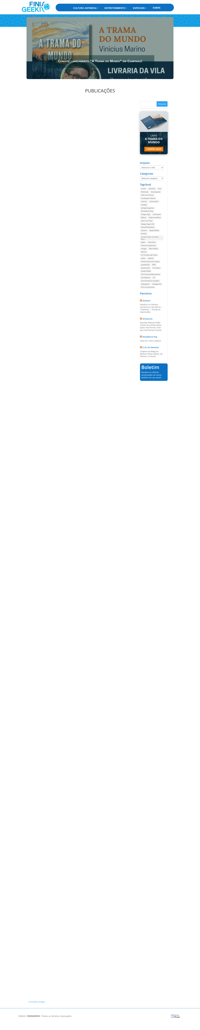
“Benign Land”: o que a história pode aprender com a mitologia (61, 350)
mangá (143, 248)
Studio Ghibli (146, 271)
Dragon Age (145, 214)
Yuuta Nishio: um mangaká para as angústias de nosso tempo (61, 983)
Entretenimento (114, 8)
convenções (153, 201)
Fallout (143, 217)
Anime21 (152, 188)
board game (155, 192)
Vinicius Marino (39, 177)
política (150, 258)
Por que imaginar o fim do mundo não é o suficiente (56, 527)
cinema (144, 201)
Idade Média (154, 230)
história (144, 230)
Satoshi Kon (145, 268)
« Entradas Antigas (36, 1001)
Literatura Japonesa (148, 245)
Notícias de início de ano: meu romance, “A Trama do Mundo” (60, 704)
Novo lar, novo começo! (150, 340)
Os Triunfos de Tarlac (149, 255)
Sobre (157, 8)
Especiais (139, 8)
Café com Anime (147, 195)
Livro (154, 138)
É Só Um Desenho (151, 347)
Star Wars (156, 268)
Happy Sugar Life (147, 224)
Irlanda (143, 233)
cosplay (144, 205)
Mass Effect (153, 248)
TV (154, 277)
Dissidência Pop (147, 211)
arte (159, 188)
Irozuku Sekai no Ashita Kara (150, 238)
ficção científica (155, 217)
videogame (145, 284)
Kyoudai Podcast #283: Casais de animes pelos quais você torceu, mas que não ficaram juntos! (151, 326)
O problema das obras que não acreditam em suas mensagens (61, 438)
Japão (143, 242)
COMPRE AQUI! (153, 149)
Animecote (148, 318)
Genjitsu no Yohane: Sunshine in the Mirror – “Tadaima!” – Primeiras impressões (151, 308)
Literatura (152, 242)
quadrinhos (145, 264)
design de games (147, 208)
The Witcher (145, 277)
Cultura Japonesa (85, 8)
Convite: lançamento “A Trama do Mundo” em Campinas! (100, 61)
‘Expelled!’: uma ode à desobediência (48, 615)
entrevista (157, 214)
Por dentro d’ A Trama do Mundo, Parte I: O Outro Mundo (59, 173)
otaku (143, 258)
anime (143, 188)
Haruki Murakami (147, 227)
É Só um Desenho (147, 287)
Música (144, 252)
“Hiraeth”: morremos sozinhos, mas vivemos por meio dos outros (62, 958)
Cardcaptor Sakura (148, 198)
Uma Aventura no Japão (150, 281)
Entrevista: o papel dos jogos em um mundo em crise (56, 261)
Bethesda (144, 192)
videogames (156, 284)
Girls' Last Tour (147, 221)
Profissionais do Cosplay (150, 261)
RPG (154, 264)
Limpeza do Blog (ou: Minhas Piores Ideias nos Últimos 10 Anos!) (151, 354)
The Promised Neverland (150, 274)
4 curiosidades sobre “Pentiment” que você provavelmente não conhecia (66, 832)
